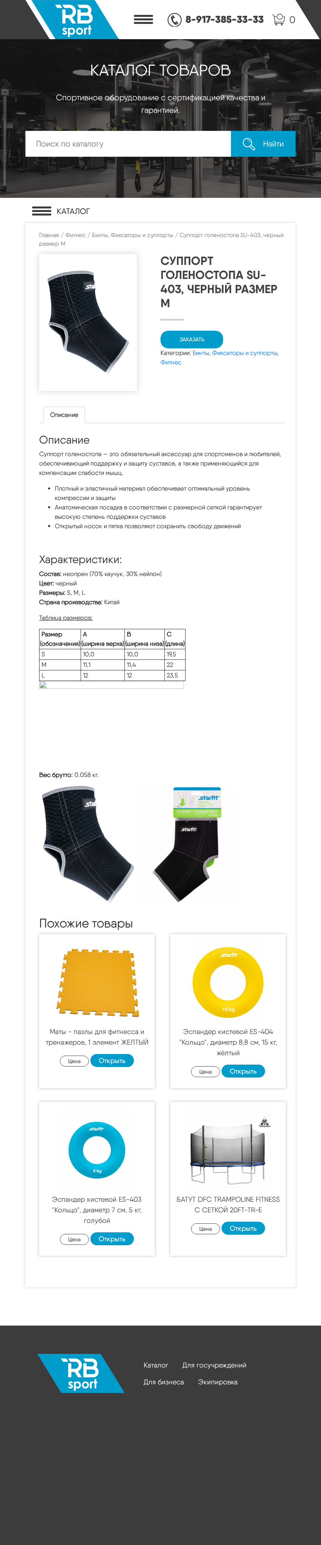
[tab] (64, 415)
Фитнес (75, 235)
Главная (49, 235)
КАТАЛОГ (73, 211)
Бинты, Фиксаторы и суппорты (132, 235)
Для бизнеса (164, 1382)
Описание (64, 414)
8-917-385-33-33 (225, 19)
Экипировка (218, 1382)
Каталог (156, 1365)
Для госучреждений (214, 1365)
